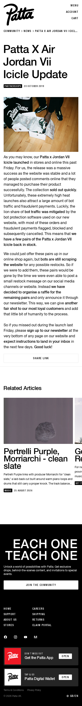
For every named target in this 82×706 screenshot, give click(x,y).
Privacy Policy (34, 690)
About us (10, 619)
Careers (38, 608)
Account (72, 11)
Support (10, 614)
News (27, 31)
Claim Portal (41, 625)
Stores (9, 625)
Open (65, 656)
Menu (74, 5)
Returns (38, 619)
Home (8, 608)
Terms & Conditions (14, 690)
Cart (75, 18)
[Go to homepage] (19, 15)
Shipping (38, 614)
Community (12, 31)
